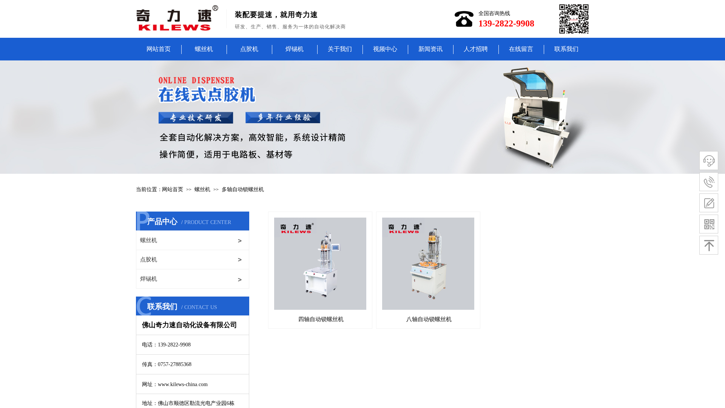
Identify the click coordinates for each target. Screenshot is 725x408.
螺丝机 (204, 49)
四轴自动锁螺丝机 (321, 319)
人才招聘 (476, 49)
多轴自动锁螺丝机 (243, 189)
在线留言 (521, 49)
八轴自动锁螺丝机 (429, 319)
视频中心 (385, 49)
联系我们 (566, 49)
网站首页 (159, 49)
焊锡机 (294, 49)
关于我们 (340, 49)
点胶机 (249, 49)
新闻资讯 (430, 49)
